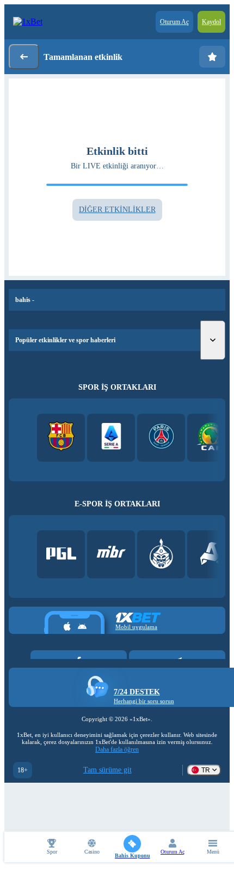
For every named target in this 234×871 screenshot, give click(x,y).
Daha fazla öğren (117, 749)
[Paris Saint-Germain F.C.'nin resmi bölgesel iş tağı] (161, 437)
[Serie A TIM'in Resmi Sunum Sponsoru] (111, 437)
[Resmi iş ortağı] (61, 555)
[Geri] (24, 56)
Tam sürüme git (107, 770)
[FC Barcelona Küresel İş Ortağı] (61, 437)
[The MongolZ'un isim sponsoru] (161, 555)
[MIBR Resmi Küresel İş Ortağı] (111, 555)
